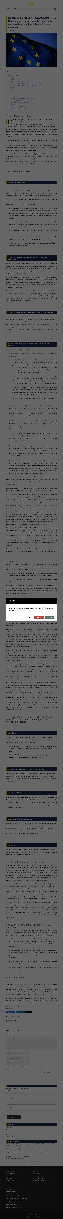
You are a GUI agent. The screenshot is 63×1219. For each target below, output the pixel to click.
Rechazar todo (39, 617)
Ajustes (30, 617)
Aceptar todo (49, 617)
